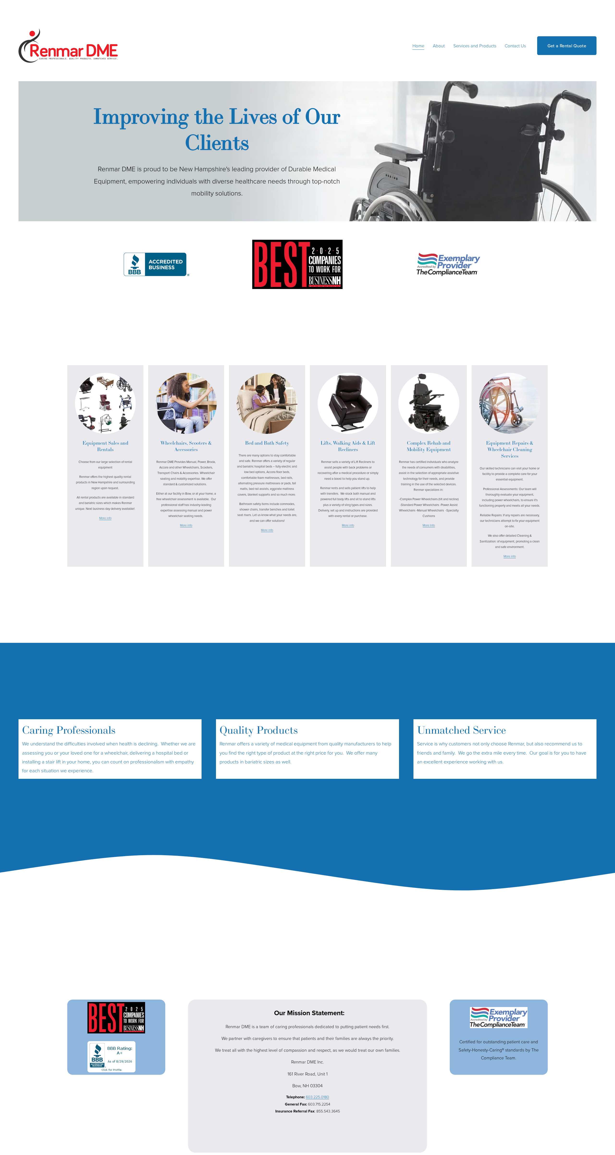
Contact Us (515, 46)
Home (418, 46)
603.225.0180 (317, 1097)
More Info (429, 525)
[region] (307, 749)
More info (105, 518)
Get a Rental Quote (566, 46)
